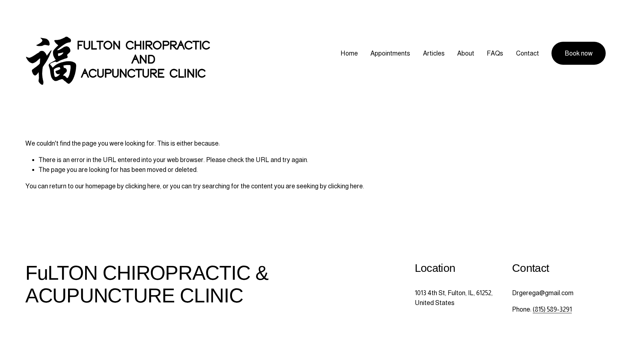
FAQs (495, 53)
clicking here (142, 186)
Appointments (390, 53)
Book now (579, 53)
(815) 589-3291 (552, 309)
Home (349, 53)
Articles (434, 53)
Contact (527, 53)
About (465, 53)
